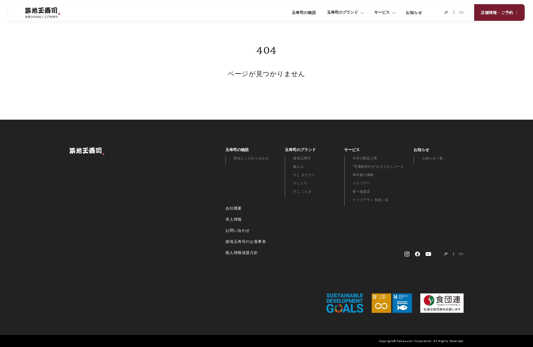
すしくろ (300, 183)
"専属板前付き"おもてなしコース (378, 167)
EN (461, 12)
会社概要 (233, 208)
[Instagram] (406, 254)
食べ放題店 (361, 191)
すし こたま (302, 191)
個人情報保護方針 (241, 252)
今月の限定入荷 (365, 158)
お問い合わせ (237, 230)
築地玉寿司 (302, 158)
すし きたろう (304, 175)
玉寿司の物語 (304, 12)
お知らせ (414, 12)
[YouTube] (428, 254)
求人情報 (233, 219)
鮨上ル (298, 167)
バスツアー (361, 183)
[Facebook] (417, 254)
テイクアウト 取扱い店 (371, 200)
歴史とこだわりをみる (251, 158)
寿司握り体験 (363, 175)
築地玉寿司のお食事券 (245, 241)
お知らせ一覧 (432, 158)
